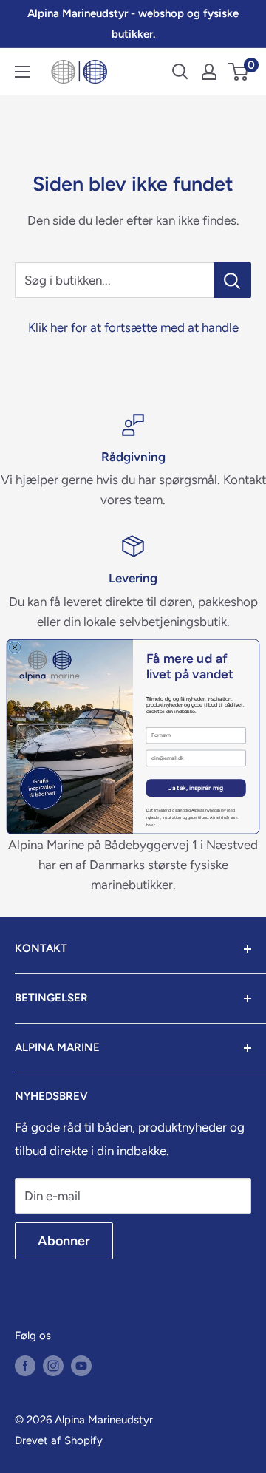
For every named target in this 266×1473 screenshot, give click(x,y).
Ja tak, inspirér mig (196, 788)
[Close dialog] (14, 647)
